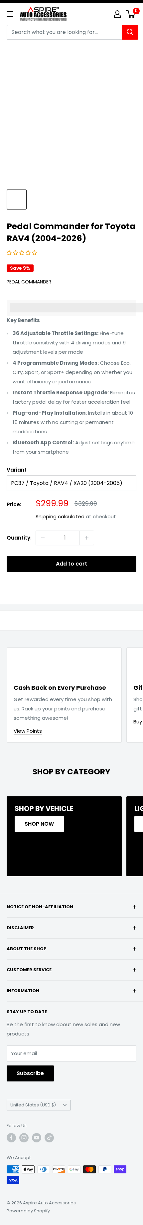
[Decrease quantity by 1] (43, 538)
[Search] (130, 32)
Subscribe (30, 1073)
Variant (17, 469)
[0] (131, 14)
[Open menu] (10, 14)
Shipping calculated (60, 516)
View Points (28, 730)
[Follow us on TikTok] (49, 1137)
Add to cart (71, 564)
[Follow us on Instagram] (24, 1137)
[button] (22, 252)
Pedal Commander (29, 281)
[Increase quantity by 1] (87, 538)
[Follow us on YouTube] (36, 1137)
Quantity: (19, 537)
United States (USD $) (33, 1105)
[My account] (117, 14)
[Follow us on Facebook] (11, 1137)
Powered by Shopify (28, 1211)
